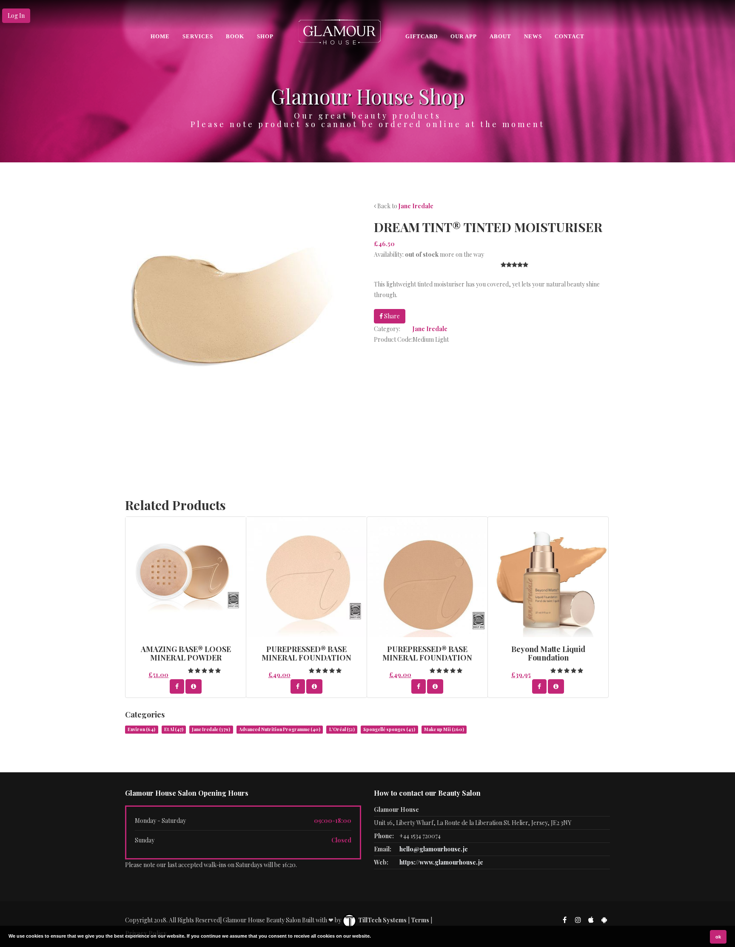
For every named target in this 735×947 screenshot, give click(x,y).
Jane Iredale (416, 206)
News (533, 36)
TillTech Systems (382, 920)
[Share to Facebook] (177, 686)
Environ (141, 729)
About (500, 36)
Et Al (173, 729)
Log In (16, 15)
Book (235, 36)
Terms (420, 920)
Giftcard (421, 36)
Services (197, 36)
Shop (265, 36)
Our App (463, 36)
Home (160, 36)
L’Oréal (342, 729)
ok (718, 936)
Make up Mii (444, 729)
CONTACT (569, 36)
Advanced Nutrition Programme (279, 729)
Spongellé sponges (389, 729)
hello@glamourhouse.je (433, 849)
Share (391, 316)
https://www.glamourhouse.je (441, 862)
